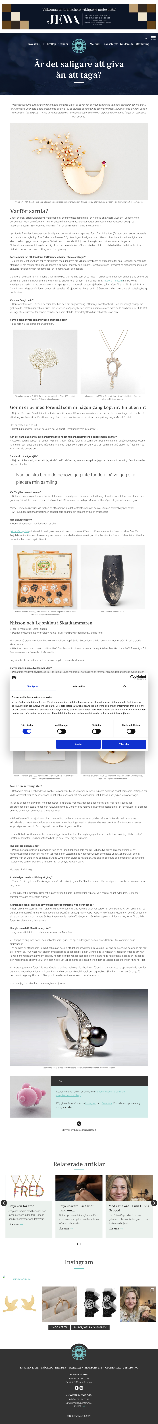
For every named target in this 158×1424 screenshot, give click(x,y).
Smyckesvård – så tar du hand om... (76, 1208)
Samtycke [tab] (32, 686)
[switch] (61, 731)
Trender (63, 44)
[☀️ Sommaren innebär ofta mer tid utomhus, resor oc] (59, 1304)
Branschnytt (110, 44)
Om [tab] (125, 686)
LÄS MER (13, 1224)
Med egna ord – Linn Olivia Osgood (129, 1208)
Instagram (90, 1103)
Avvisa (78, 744)
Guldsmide (127, 44)
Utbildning (142, 44)
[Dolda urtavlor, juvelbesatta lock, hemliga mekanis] (98, 1304)
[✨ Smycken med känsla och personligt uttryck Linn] (138, 1304)
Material (95, 44)
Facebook (107, 1103)
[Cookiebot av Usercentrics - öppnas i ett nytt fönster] (132, 677)
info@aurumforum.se (82, 1382)
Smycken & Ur (36, 44)
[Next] (154, 1203)
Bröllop (51, 44)
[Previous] (4, 1203)
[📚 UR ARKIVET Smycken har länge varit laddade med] (20, 1304)
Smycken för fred (21, 1206)
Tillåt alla (124, 744)
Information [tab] (79, 686)
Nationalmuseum (113, 280)
